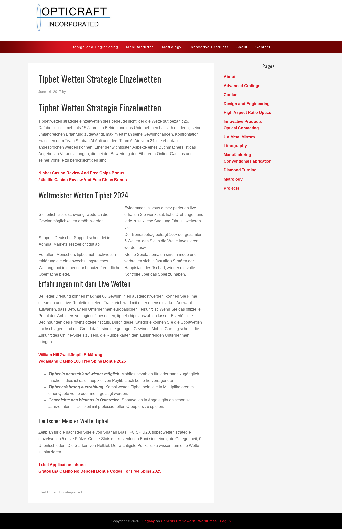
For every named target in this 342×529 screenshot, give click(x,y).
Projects (231, 188)
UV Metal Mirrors (239, 137)
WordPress (207, 521)
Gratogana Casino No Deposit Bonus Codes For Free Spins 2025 (99, 471)
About (229, 77)
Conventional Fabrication (248, 161)
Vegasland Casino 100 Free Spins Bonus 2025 (82, 361)
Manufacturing (237, 155)
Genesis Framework (178, 521)
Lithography (235, 146)
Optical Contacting (241, 128)
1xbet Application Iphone (62, 465)
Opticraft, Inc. (171, 20)
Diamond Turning (240, 170)
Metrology (233, 179)
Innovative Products (243, 121)
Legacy (148, 521)
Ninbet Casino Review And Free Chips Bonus (81, 173)
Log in (225, 521)
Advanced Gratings (242, 86)
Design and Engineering (247, 104)
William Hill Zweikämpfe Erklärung (70, 354)
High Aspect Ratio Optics (247, 112)
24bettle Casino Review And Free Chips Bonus (82, 180)
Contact (231, 95)
